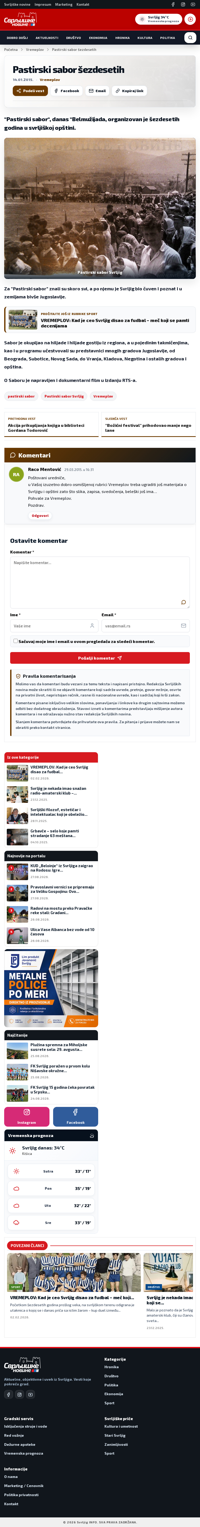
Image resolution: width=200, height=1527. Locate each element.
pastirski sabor (21, 396)
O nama (11, 1476)
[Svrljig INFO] (20, 19)
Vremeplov (35, 49)
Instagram (26, 1122)
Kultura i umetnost (121, 1426)
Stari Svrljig (115, 1435)
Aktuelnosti (47, 37)
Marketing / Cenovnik (23, 1485)
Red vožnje (14, 1435)
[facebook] (8, 1394)
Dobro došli (17, 37)
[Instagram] (183, 4)
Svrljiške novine (17, 4)
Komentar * (22, 551)
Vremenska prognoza (23, 1453)
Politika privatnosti (21, 1494)
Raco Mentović (44, 469)
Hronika (122, 37)
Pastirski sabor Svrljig (64, 396)
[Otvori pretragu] (190, 37)
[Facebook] (173, 4)
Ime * (15, 614)
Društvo (73, 37)
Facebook (70, 90)
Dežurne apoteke (19, 1444)
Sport (109, 1403)
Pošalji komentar (96, 657)
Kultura (145, 37)
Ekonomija (98, 37)
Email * (109, 614)
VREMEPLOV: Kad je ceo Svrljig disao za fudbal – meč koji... (72, 1297)
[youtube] (30, 1394)
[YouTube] (193, 4)
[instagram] (19, 1394)
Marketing (63, 4)
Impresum (43, 4)
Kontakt (83, 4)
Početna (11, 49)
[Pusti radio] (190, 19)
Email (101, 90)
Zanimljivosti (116, 1444)
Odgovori (40, 515)
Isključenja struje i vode (25, 1426)
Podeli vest (33, 90)
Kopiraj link (132, 90)
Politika (167, 37)
